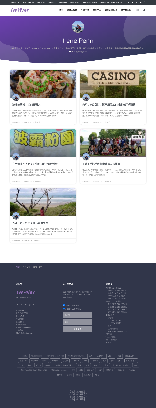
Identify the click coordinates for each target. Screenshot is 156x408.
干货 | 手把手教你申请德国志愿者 (101, 163)
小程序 (65, 361)
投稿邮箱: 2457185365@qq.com (111, 2)
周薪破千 (34, 361)
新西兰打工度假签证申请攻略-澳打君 (59, 365)
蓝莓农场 (120, 370)
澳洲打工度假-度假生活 (117, 293)
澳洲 (135, 365)
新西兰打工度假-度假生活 (117, 307)
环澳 (73, 370)
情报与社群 (41, 2)
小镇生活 (75, 361)
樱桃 (79, 365)
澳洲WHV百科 (15, 2)
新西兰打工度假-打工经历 (117, 304)
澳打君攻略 (72, 10)
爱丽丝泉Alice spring (59, 370)
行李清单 (132, 370)
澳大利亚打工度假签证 (114, 288)
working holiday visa (76, 356)
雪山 (97, 375)
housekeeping (36, 356)
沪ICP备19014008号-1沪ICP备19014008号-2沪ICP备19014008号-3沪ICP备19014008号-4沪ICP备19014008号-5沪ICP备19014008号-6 (78, 395)
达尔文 (69, 375)
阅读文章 (85, 10)
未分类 (108, 342)
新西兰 (38, 365)
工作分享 (94, 361)
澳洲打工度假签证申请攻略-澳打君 (33, 370)
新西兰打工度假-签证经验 (117, 312)
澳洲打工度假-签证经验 (117, 299)
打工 (120, 361)
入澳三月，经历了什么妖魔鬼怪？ (31, 223)
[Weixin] (140, 2)
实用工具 (97, 10)
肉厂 (100, 370)
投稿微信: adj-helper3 (90, 2)
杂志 (109, 326)
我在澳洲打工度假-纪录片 (117, 331)
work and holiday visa (55, 356)
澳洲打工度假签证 (72, 305)
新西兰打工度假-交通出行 (117, 310)
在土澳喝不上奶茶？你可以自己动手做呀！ (36, 163)
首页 (61, 10)
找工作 (21, 365)
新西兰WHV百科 (28, 2)
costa (24, 356)
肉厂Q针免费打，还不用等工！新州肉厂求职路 (108, 104)
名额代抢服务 (74, 2)
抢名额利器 (52, 2)
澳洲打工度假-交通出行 (117, 296)
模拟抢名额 (63, 2)
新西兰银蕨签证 (111, 340)
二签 (90, 356)
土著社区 (55, 361)
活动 (87, 365)
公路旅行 (100, 356)
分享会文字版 (115, 320)
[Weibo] (136, 2)
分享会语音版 (115, 323)
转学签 (59, 375)
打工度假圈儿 (127, 10)
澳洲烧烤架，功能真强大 (26, 104)
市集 (104, 361)
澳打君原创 (110, 315)
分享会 (110, 318)
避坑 (78, 375)
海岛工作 (96, 365)
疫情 (81, 370)
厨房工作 (23, 361)
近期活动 (109, 334)
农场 (109, 356)
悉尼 (112, 361)
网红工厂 (90, 370)
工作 (85, 361)
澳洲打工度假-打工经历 (117, 290)
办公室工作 (129, 356)
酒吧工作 (87, 375)
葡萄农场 (109, 370)
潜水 (106, 365)
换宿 (30, 365)
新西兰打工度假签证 (73, 309)
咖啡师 (44, 361)
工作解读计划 (113, 329)
